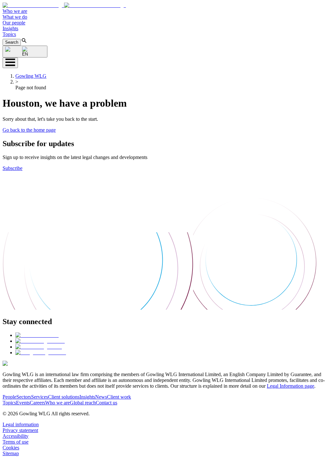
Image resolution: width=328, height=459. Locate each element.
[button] (64, 5)
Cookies (11, 447)
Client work (119, 397)
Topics (9, 34)
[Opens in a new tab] (37, 335)
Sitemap (11, 453)
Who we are (15, 11)
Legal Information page (290, 386)
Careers (37, 402)
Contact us (106, 402)
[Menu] (10, 62)
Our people (14, 22)
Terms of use (16, 442)
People (9, 397)
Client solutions (63, 397)
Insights (10, 28)
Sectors (23, 397)
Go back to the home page (29, 130)
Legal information (21, 424)
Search (11, 42)
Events (23, 402)
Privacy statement (20, 430)
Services (39, 397)
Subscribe (12, 168)
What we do (15, 17)
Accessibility (16, 436)
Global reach (83, 402)
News (101, 397)
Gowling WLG (30, 76)
